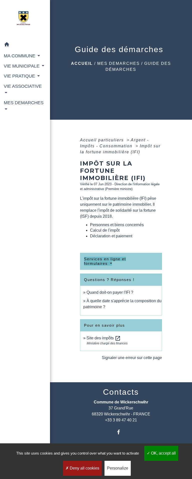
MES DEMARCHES (118, 63)
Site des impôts (103, 338)
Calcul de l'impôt (105, 230)
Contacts (121, 391)
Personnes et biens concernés (117, 225)
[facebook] (121, 432)
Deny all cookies (84, 468)
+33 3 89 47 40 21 (121, 420)
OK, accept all (163, 453)
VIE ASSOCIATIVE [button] (23, 86)
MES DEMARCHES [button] (24, 102)
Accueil (82, 63)
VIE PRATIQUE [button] (20, 76)
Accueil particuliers (102, 140)
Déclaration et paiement (111, 236)
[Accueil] (25, 19)
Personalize (117, 468)
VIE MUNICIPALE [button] (22, 66)
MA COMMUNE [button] (20, 55)
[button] (25, 45)
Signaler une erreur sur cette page (132, 358)
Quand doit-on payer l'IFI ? (109, 292)
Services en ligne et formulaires (105, 261)
